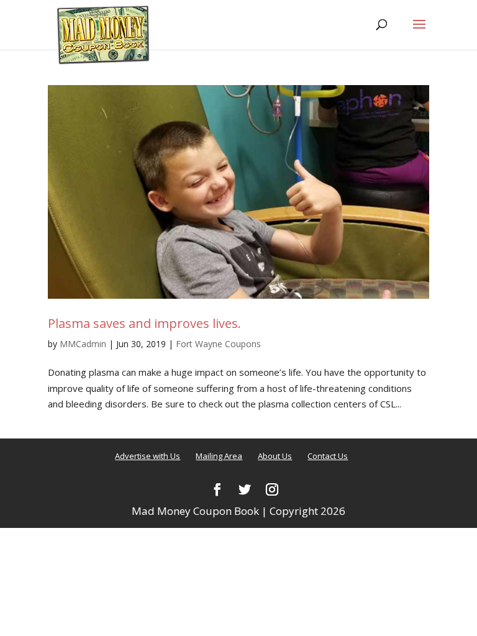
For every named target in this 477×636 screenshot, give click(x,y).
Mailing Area (219, 455)
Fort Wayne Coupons (218, 344)
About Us (275, 455)
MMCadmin (83, 344)
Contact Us (327, 455)
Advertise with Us (147, 455)
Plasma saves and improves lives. (144, 323)
